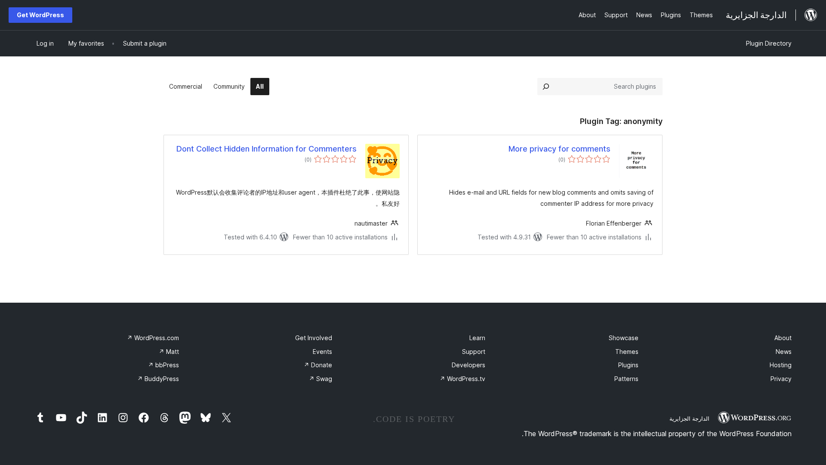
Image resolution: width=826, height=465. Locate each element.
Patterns (626, 378)
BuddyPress (158, 378)
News (784, 351)
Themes (626, 351)
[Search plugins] (546, 86)
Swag (320, 378)
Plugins (628, 365)
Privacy (781, 378)
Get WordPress (40, 15)
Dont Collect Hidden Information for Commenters (266, 148)
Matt (169, 351)
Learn (477, 337)
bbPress (163, 365)
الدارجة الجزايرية (689, 418)
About (783, 337)
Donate (318, 365)
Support (473, 351)
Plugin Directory (769, 43)
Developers (468, 365)
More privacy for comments (559, 148)
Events (322, 351)
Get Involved (313, 337)
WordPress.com (153, 337)
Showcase (623, 337)
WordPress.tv (462, 378)
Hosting (781, 365)
